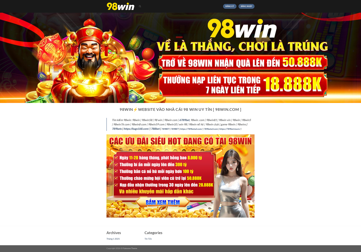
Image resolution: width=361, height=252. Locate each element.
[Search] (140, 6)
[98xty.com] (120, 6)
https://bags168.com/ (136, 128)
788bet (155, 128)
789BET (165, 129)
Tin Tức (148, 238)
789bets (117, 128)
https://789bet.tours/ (229, 129)
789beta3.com (211, 129)
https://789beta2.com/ (191, 129)
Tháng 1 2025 (113, 238)
